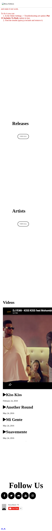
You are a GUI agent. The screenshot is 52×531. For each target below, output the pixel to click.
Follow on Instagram (28, 447)
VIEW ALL (23, 136)
